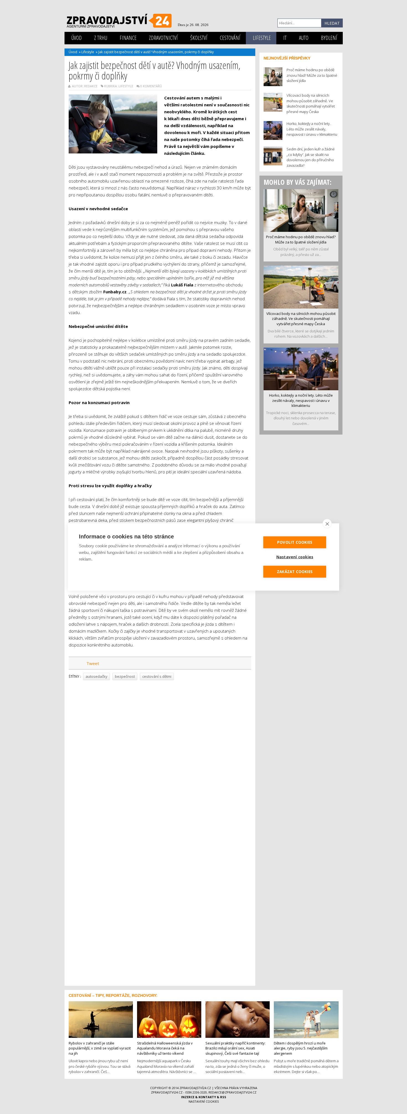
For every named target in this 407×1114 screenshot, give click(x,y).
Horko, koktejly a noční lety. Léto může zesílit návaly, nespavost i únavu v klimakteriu (301, 400)
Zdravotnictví (163, 38)
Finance (128, 38)
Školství (198, 38)
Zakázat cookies (295, 571)
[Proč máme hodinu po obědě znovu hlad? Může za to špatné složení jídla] (301, 210)
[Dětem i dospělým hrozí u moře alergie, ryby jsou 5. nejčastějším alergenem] (306, 1019)
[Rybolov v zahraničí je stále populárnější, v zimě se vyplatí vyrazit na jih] (101, 1019)
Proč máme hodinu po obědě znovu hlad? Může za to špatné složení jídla (301, 239)
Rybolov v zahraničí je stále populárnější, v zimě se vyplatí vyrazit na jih (100, 1048)
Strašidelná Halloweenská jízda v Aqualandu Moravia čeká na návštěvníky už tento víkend (165, 1048)
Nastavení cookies (204, 1101)
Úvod (76, 38)
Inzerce (187, 1097)
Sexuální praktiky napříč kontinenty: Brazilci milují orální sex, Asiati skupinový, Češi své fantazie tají (235, 1048)
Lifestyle (262, 38)
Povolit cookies (294, 542)
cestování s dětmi (156, 676)
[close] (327, 523)
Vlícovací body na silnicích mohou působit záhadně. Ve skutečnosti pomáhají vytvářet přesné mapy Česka (301, 318)
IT (285, 38)
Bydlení (329, 38)
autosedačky (96, 676)
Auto (303, 38)
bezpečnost (125, 676)
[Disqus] (160, 759)
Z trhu (100, 38)
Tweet (92, 663)
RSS (223, 1097)
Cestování (230, 38)
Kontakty (207, 1097)
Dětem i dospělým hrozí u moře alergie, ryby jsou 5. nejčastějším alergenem (301, 1048)
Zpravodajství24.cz (195, 1088)
